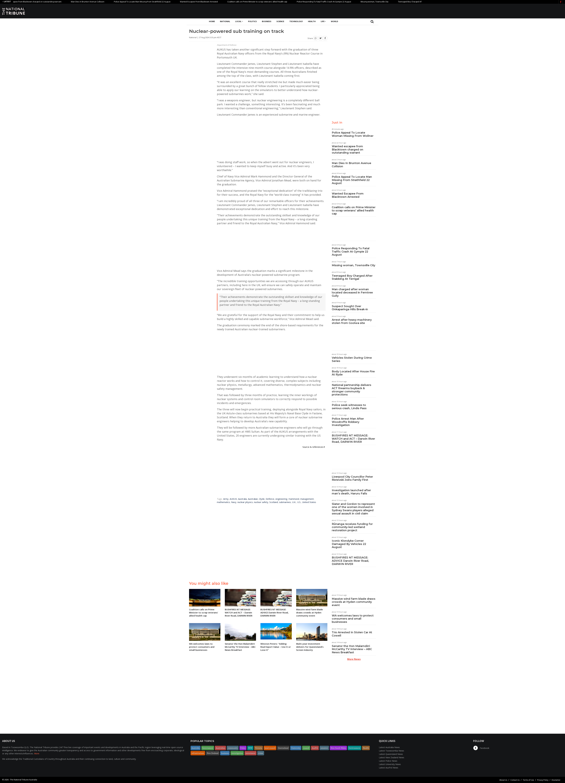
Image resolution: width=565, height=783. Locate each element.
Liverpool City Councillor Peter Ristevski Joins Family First (352, 478)
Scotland (273, 502)
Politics (252, 21)
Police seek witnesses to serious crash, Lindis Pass (349, 406)
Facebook (484, 748)
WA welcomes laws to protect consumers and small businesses (353, 619)
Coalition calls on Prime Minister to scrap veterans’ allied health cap (225, 1)
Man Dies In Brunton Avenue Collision (55, 1)
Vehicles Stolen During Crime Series (352, 359)
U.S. (299, 502)
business (225, 753)
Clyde (262, 498)
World (334, 21)
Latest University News (390, 764)
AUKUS (233, 498)
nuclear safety (261, 502)
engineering (281, 498)
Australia (242, 498)
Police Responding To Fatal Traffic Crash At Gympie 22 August (291, 1)
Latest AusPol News (388, 767)
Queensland (283, 748)
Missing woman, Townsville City (342, 1)
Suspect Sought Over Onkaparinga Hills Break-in (350, 308)
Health (312, 21)
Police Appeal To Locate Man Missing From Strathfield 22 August (110, 1)
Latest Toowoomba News (391, 750)
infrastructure (197, 753)
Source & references (313, 446)
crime (260, 753)
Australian (253, 498)
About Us (503, 780)
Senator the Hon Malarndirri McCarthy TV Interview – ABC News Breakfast (352, 649)
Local (238, 21)
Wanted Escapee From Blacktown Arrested (166, 1)
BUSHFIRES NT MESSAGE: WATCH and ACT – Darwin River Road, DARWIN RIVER (353, 438)
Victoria (258, 748)
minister (324, 748)
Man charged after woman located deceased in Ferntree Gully (352, 292)
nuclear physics (245, 502)
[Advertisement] (509, 10)
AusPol (315, 748)
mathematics (223, 502)
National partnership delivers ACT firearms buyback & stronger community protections (351, 389)
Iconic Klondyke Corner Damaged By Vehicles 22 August (349, 544)
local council (270, 748)
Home (212, 21)
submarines (285, 502)
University (295, 748)
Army (226, 498)
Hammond (294, 498)
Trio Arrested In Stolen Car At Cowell (352, 634)
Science (280, 21)
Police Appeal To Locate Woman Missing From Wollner (352, 134)
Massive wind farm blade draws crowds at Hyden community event (353, 602)
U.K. (294, 502)
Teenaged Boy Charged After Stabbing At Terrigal (387, 1)
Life (322, 21)
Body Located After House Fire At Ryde (353, 373)
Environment (354, 748)
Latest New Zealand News (391, 757)
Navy (233, 502)
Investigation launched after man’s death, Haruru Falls (351, 492)
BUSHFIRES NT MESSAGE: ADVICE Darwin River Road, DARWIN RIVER (350, 561)
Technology (296, 21)
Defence (270, 498)
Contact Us (515, 780)
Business (266, 21)
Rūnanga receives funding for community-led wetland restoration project (352, 527)
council (306, 748)
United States (309, 502)
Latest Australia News (389, 747)
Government (207, 748)
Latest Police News (388, 760)
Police (243, 748)
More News (354, 659)
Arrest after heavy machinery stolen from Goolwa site (352, 321)
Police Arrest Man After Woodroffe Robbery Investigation (348, 422)
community (233, 748)
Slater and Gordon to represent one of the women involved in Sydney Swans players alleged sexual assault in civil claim (353, 508)
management (307, 498)
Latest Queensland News (391, 754)
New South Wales (338, 748)
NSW (250, 748)
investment (250, 753)
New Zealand (212, 753)
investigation (237, 753)
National (225, 21)
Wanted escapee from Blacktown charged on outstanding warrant (347, 149)
